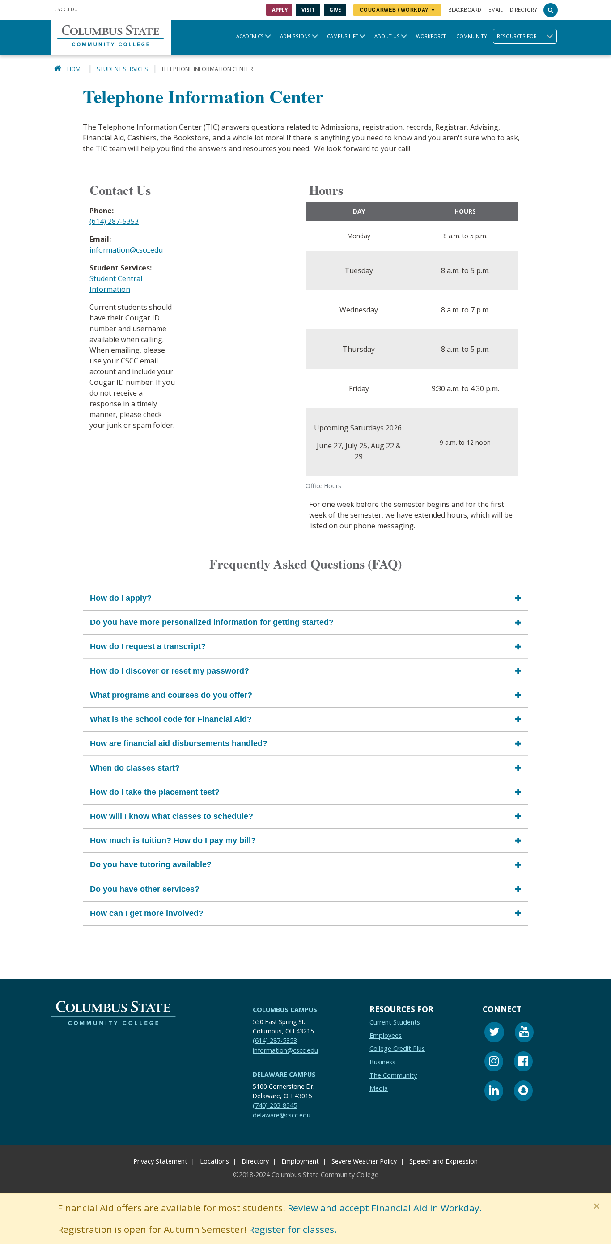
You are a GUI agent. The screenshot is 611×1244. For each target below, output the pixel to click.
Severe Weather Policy (364, 1161)
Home (75, 69)
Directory (523, 9)
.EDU (66, 9)
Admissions (295, 36)
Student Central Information (115, 284)
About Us (387, 36)
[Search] (550, 10)
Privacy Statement (160, 1161)
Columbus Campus (285, 1009)
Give (335, 9)
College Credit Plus (397, 1049)
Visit (308, 9)
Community (471, 36)
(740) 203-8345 (275, 1105)
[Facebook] (523, 1062)
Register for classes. (293, 1229)
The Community (393, 1075)
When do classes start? (135, 767)
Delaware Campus (284, 1074)
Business (382, 1062)
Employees (385, 1035)
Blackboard (464, 9)
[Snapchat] (523, 1092)
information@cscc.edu (126, 250)
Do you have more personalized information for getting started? (212, 622)
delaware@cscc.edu (281, 1115)
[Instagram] (494, 1062)
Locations (214, 1161)
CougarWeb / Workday (394, 10)
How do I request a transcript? (148, 646)
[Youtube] (524, 1033)
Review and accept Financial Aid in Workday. (385, 1208)
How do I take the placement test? (155, 792)
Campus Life (342, 36)
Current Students (394, 1022)
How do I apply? (121, 598)
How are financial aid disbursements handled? (178, 743)
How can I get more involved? (147, 913)
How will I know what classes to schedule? (171, 816)
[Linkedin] (494, 1092)
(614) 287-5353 (114, 221)
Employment (300, 1161)
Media (378, 1088)
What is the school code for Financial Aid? (171, 719)
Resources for (517, 36)
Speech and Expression (443, 1161)
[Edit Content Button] (5, 1238)
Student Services (122, 69)
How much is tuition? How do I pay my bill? (173, 840)
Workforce (431, 36)
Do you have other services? (144, 889)
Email (495, 9)
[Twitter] (494, 1033)
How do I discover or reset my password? (169, 670)
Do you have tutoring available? (151, 864)
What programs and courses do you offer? (171, 695)
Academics (250, 36)
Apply (280, 9)
